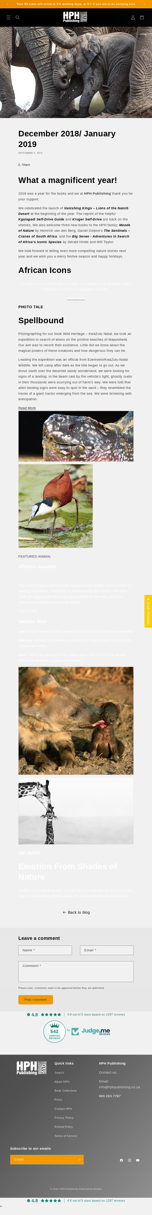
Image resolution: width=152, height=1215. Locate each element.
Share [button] (26, 164)
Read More (27, 408)
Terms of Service (65, 1135)
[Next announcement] (144, 4)
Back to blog (79, 912)
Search (59, 1072)
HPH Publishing (69, 1189)
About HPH (61, 1081)
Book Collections (65, 1090)
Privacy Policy (64, 1117)
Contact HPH (63, 1108)
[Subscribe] (79, 1160)
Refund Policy (63, 1126)
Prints (58, 1099)
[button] (8, 17)
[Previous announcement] (8, 4)
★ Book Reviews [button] (148, 611)
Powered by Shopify (90, 1189)
